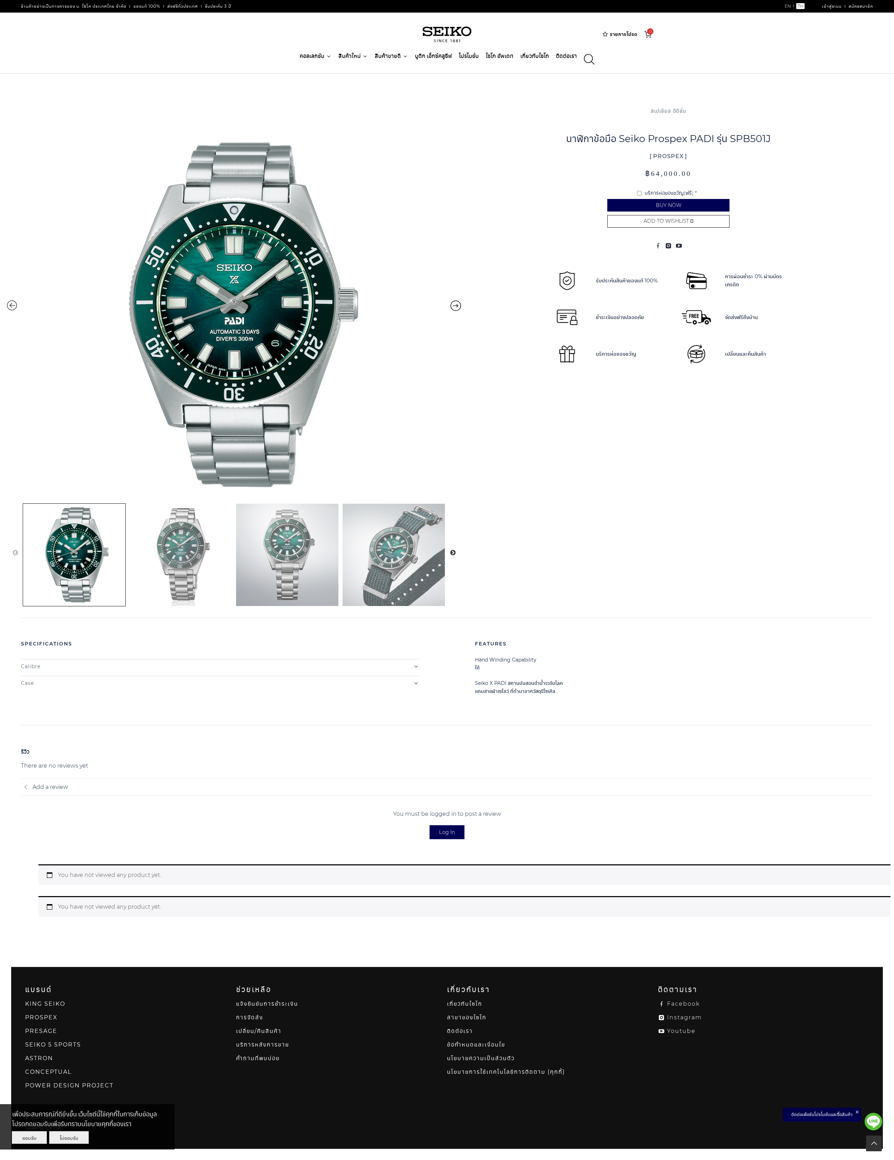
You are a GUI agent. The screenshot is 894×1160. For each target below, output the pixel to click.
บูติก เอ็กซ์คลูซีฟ (433, 56)
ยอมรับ (29, 1137)
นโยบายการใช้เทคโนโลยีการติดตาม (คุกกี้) (506, 1072)
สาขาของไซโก (466, 1017)
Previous (15, 552)
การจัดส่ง (249, 1017)
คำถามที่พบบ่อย (258, 1058)
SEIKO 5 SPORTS (53, 1044)
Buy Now (668, 205)
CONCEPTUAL (48, 1072)
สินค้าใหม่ (349, 56)
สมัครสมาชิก (861, 6)
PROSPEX (668, 156)
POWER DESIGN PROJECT (69, 1085)
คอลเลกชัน (312, 56)
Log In (447, 832)
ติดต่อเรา (566, 56)
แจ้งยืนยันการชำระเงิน (267, 1003)
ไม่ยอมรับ (69, 1137)
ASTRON (39, 1058)
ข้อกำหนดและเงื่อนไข (476, 1044)
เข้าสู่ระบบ (832, 6)
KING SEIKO (45, 1003)
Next (452, 552)
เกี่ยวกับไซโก (534, 56)
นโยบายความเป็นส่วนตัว (481, 1058)
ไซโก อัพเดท (499, 56)
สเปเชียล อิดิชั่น (668, 111)
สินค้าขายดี (388, 56)
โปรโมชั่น (469, 56)
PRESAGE (41, 1031)
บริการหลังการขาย (262, 1044)
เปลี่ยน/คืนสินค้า (258, 1031)
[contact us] (873, 1121)
